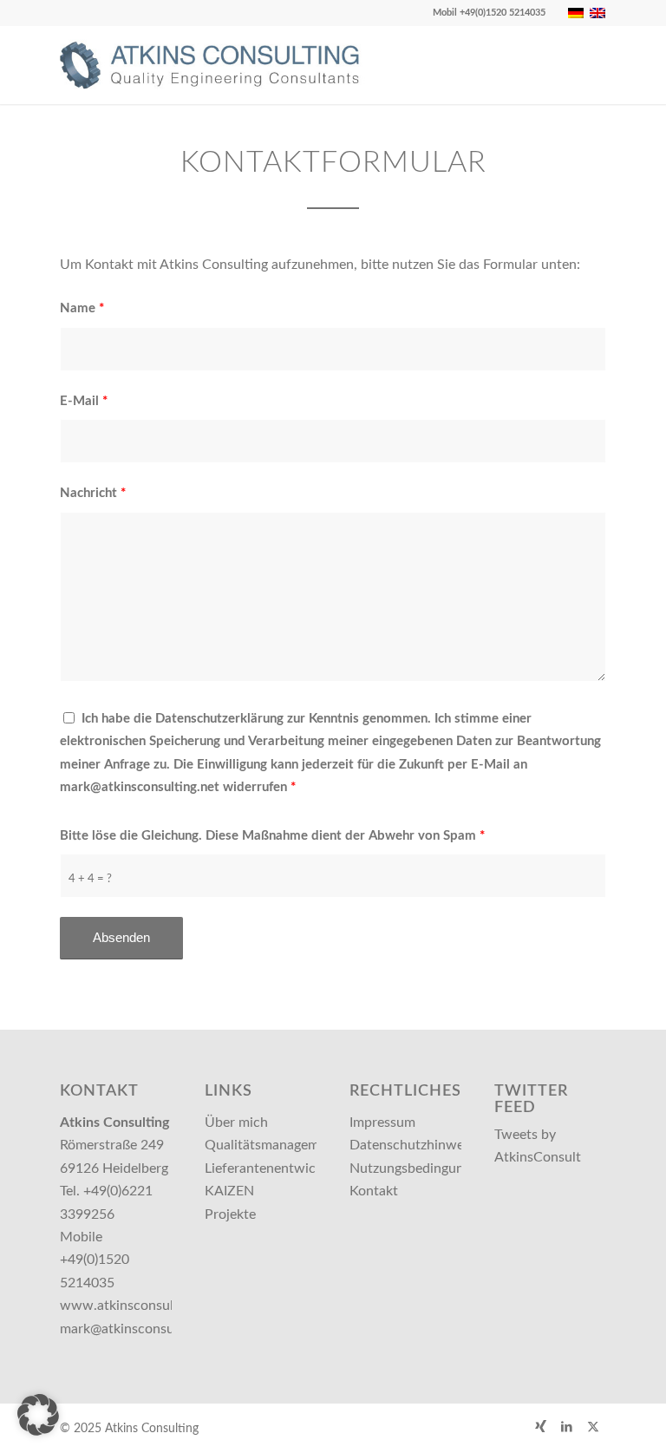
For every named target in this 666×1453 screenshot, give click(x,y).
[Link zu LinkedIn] (567, 1426)
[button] (38, 1415)
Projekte (230, 1214)
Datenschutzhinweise (414, 1145)
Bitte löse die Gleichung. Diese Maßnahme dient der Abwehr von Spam (272, 835)
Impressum (382, 1122)
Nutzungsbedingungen (417, 1168)
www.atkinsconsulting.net (140, 1305)
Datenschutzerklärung (219, 718)
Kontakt (373, 1191)
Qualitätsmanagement (272, 1145)
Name (82, 308)
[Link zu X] (593, 1426)
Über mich (236, 1122)
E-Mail (84, 401)
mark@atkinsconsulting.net (142, 1329)
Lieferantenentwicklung (277, 1168)
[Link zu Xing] (541, 1426)
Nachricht (93, 493)
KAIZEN (229, 1191)
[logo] (218, 65)
